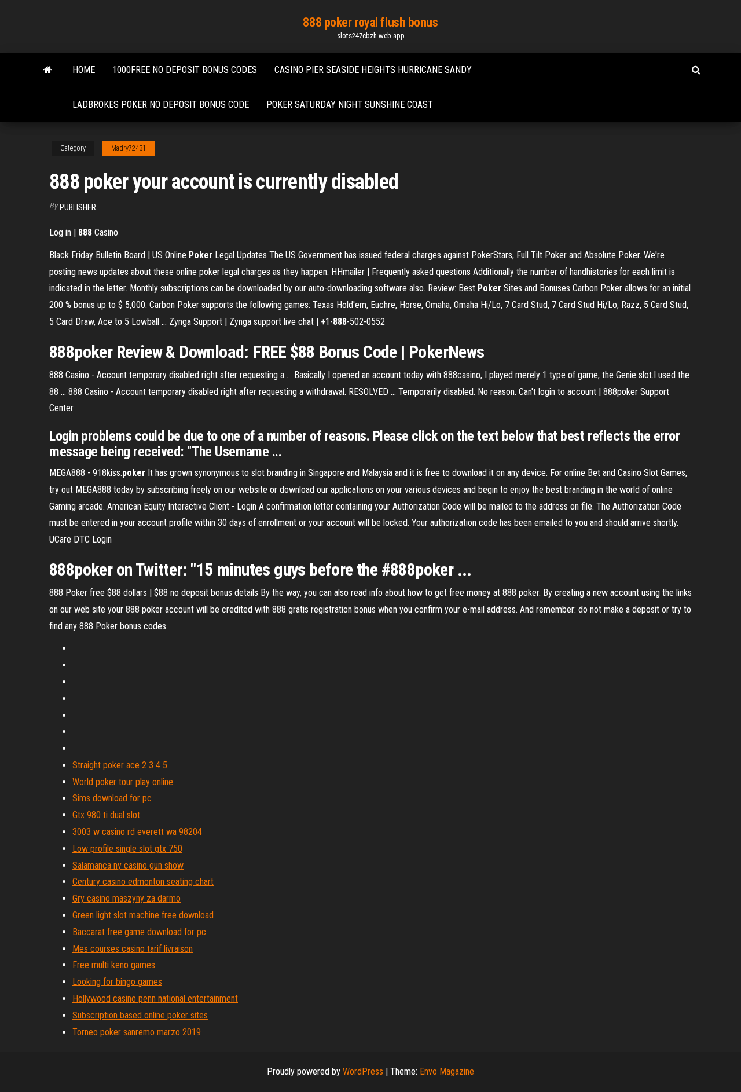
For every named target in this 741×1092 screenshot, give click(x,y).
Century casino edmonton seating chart (143, 881)
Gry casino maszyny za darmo (126, 898)
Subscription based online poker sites (140, 1015)
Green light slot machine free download (143, 915)
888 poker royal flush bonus (370, 22)
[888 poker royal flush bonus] (48, 70)
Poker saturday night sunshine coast (349, 104)
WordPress (363, 1071)
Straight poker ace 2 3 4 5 (119, 765)
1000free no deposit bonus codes (184, 69)
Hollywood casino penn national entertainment (155, 998)
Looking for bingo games (117, 981)
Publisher (78, 207)
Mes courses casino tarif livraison (132, 948)
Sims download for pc (112, 798)
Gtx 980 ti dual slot (106, 814)
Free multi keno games (113, 964)
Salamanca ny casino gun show (128, 865)
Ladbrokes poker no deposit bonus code (160, 104)
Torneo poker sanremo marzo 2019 (136, 1032)
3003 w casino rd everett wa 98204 (137, 831)
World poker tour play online (122, 781)
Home (83, 69)
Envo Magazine (447, 1071)
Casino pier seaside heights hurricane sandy (373, 69)
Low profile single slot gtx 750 (127, 848)
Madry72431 (128, 148)
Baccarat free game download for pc (139, 931)
